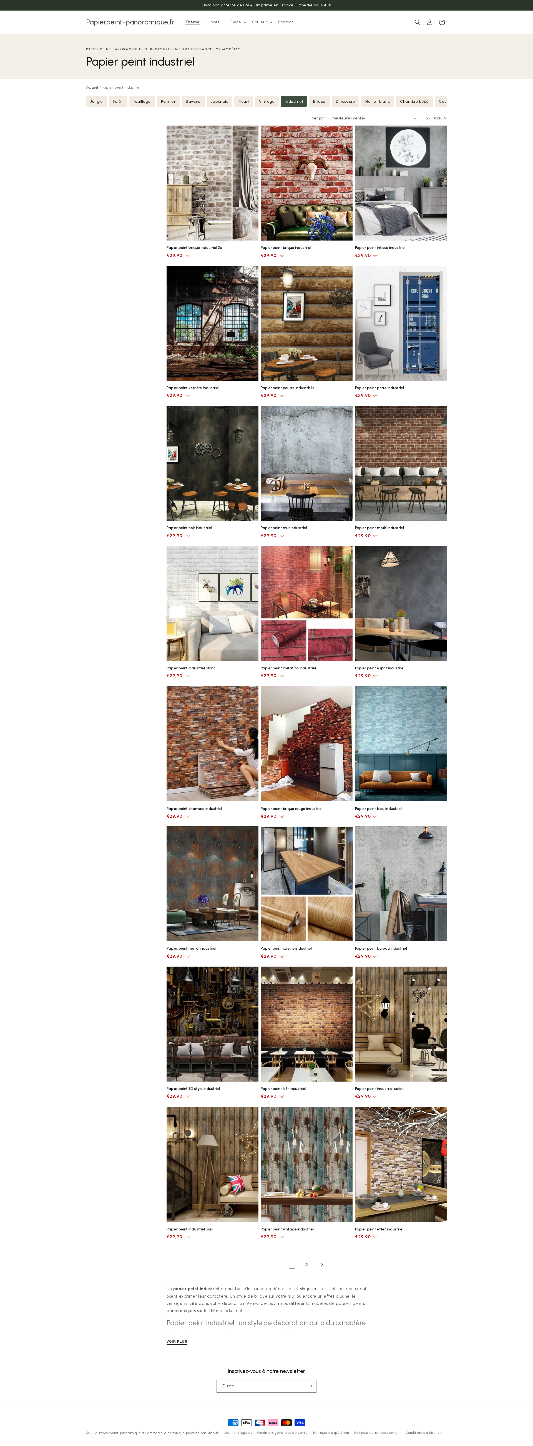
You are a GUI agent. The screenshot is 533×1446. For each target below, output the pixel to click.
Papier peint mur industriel (284, 528)
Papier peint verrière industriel (193, 388)
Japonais (219, 101)
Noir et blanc (377, 101)
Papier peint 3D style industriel (193, 1088)
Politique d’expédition (331, 1433)
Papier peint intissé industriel (380, 247)
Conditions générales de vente (282, 1433)
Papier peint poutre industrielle (288, 388)
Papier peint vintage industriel (287, 1229)
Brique (319, 101)
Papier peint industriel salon (379, 1088)
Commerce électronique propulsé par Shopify (182, 1433)
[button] (194, 22)
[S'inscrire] (310, 1386)
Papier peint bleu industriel (378, 808)
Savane (193, 101)
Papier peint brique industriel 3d (194, 247)
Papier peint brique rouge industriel (291, 808)
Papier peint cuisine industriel (286, 948)
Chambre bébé (414, 101)
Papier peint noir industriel (189, 528)
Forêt (118, 101)
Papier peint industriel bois (190, 1229)
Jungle (96, 101)
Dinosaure (345, 101)
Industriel (294, 101)
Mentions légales (238, 1433)
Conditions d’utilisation (424, 1433)
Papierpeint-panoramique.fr (121, 1433)
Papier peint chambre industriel (194, 808)
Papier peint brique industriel (286, 247)
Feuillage (142, 101)
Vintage (267, 101)
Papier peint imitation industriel (288, 668)
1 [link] (292, 1264)
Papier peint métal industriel (191, 948)
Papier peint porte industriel (379, 388)
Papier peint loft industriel (283, 1088)
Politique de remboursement (377, 1433)
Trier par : (318, 118)
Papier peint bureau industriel (381, 948)
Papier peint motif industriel (379, 528)
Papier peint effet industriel (379, 1229)
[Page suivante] (322, 1265)
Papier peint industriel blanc (191, 668)
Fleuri (243, 101)
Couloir (445, 101)
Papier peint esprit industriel (379, 668)
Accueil (92, 87)
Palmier (168, 101)
